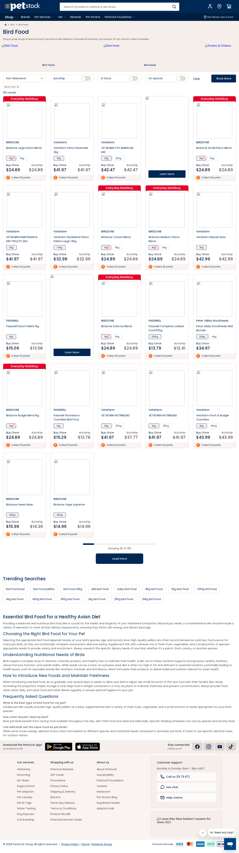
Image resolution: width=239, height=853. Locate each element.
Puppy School (26, 786)
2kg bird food (96, 599)
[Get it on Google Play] (58, 747)
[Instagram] (209, 747)
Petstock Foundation (110, 780)
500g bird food (207, 589)
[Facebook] (197, 747)
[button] (24, 78)
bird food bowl (15, 589)
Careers (102, 786)
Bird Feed (23, 24)
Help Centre (174, 797)
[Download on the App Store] (87, 747)
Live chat (172, 787)
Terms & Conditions (63, 808)
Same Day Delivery (62, 803)
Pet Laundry (24, 797)
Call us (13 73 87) (178, 777)
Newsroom (104, 791)
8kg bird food (154, 589)
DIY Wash (23, 780)
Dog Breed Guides (108, 803)
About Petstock (107, 769)
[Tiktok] (231, 747)
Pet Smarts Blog (107, 797)
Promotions (57, 780)
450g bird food (42, 599)
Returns (55, 797)
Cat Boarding (25, 819)
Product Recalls (60, 814)
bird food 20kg (72, 589)
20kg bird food (151, 599)
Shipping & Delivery (62, 791)
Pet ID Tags (24, 803)
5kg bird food (180, 589)
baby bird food (126, 589)
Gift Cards (57, 775)
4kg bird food (14, 599)
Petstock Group (102, 844)
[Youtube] (220, 747)
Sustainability (105, 775)
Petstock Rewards (61, 769)
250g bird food (123, 599)
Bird (12, 24)
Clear (196, 78)
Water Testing (26, 808)
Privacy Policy (59, 786)
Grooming (23, 775)
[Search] (174, 7)
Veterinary (23, 769)
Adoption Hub (105, 808)
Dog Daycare (25, 814)
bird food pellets (44, 589)
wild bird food (99, 589)
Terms (85, 844)
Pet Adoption (25, 791)
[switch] (86, 78)
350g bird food (69, 599)
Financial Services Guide (66, 819)
